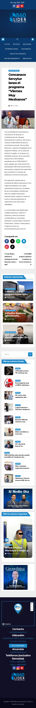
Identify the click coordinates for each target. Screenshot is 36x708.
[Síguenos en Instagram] (6, 247)
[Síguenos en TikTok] (12, 247)
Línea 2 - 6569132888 (18, 665)
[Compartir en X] (12, 241)
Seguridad (26, 49)
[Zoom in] (31, 603)
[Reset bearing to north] (31, 609)
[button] (17, 39)
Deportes (27, 58)
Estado (16, 44)
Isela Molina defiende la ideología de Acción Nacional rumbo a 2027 (11, 259)
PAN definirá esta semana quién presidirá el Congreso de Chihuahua (17, 457)
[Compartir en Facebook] (6, 241)
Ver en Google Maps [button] (18, 645)
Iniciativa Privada (18, 54)
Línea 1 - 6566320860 (18, 662)
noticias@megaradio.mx (18, 632)
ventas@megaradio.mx (18, 652)
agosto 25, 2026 (12, 553)
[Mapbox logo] (6, 624)
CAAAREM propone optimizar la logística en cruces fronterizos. (25, 258)
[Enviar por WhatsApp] (18, 241)
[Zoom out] (31, 606)
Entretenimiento (12, 58)
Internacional (11, 49)
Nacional (27, 44)
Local (7, 44)
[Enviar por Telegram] (24, 241)
